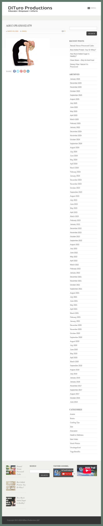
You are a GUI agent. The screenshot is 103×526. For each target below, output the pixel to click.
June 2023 (74, 204)
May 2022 (73, 257)
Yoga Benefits (75, 452)
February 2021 (75, 317)
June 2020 (74, 349)
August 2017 (74, 394)
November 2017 (76, 386)
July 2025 (73, 103)
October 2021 (75, 285)
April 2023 (73, 212)
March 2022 (74, 265)
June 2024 (74, 156)
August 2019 (74, 370)
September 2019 (76, 366)
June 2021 (74, 301)
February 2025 (75, 123)
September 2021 (76, 289)
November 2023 (76, 184)
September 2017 (76, 390)
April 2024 (73, 164)
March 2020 (74, 362)
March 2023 (74, 216)
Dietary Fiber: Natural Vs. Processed (79, 65)
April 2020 (73, 358)
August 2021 (74, 293)
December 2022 (76, 228)
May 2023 (73, 208)
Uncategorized (75, 448)
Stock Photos (75, 443)
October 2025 (75, 91)
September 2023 (76, 192)
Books (72, 418)
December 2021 (76, 277)
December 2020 (76, 325)
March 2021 (74, 313)
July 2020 (73, 345)
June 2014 (74, 402)
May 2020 (73, 354)
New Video (74, 439)
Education (73, 431)
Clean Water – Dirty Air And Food (82, 60)
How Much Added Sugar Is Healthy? (79, 55)
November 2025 (76, 87)
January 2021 (75, 321)
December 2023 (76, 180)
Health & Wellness (77, 435)
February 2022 (75, 269)
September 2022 (76, 240)
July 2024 (73, 152)
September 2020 (76, 337)
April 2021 (73, 309)
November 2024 (76, 136)
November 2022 (76, 232)
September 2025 (76, 95)
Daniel (24, 31)
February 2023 (75, 220)
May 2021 (73, 305)
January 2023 (75, 224)
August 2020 (74, 341)
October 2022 (75, 236)
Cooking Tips (75, 423)
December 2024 (76, 132)
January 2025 (75, 127)
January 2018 (75, 382)
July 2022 (73, 248)
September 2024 (76, 144)
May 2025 (73, 111)
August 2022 (74, 244)
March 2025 (74, 119)
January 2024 (75, 176)
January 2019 (75, 378)
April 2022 (73, 261)
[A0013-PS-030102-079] (28, 66)
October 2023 (75, 188)
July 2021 (73, 297)
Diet (71, 427)
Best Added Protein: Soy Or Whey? (83, 50)
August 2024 (74, 148)
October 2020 (75, 333)
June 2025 (74, 107)
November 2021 (76, 281)
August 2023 (74, 196)
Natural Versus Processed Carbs (82, 46)
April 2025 (73, 115)
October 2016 (75, 398)
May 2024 (73, 160)
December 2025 (76, 83)
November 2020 (76, 329)
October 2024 (75, 140)
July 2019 (73, 374)
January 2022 (75, 273)
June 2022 (74, 253)
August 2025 (74, 99)
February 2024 (75, 172)
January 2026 (75, 79)
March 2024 (74, 168)
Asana (72, 414)
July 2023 (73, 200)
